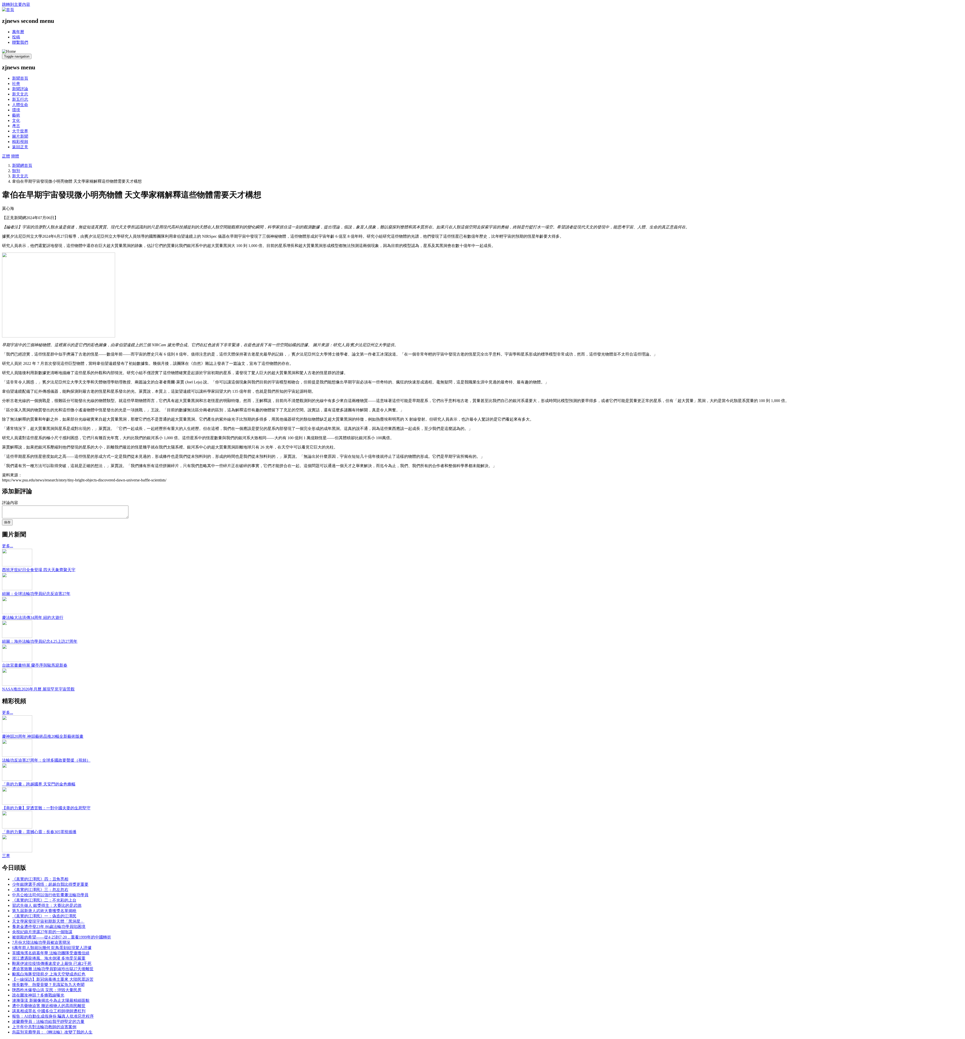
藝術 (16, 115)
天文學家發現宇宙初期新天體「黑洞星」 (48, 921)
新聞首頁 (20, 78)
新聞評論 (20, 89)
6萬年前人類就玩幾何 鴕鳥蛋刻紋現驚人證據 (51, 948)
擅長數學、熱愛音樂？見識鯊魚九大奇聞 (48, 984)
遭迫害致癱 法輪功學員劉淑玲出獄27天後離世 (52, 969)
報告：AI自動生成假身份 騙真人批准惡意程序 (53, 1016)
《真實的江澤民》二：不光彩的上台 (44, 900)
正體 (6, 156)
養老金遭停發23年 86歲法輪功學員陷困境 (48, 926)
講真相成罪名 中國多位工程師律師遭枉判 (48, 1011)
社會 (16, 83)
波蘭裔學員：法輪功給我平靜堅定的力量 (48, 1021)
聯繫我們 (20, 42)
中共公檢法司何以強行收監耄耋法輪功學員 (50, 895)
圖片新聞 (20, 136)
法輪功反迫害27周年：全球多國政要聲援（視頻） (46, 760)
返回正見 (20, 147)
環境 (16, 110)
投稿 (16, 37)
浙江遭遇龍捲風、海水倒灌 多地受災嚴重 (48, 958)
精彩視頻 (20, 141)
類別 (16, 171)
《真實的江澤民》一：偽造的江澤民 (44, 916)
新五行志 (20, 99)
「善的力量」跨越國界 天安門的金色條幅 (38, 784)
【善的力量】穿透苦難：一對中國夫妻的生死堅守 (46, 808)
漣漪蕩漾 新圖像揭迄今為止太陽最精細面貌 (50, 1000)
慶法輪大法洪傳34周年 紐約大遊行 (32, 617)
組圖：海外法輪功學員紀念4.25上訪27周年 (39, 641)
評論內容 (10, 503)
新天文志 (20, 94)
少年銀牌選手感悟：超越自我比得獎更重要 (50, 884)
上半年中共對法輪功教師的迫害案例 (44, 1027)
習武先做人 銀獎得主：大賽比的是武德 (46, 905)
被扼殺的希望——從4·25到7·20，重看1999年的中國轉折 (61, 937)
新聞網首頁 (22, 165)
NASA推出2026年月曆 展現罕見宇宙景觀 (38, 689)
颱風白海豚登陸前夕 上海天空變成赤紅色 (48, 974)
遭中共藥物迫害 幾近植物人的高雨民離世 (48, 1006)
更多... (7, 546)
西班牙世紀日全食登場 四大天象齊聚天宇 (38, 570)
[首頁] (8, 10)
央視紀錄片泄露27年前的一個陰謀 (42, 932)
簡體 (15, 156)
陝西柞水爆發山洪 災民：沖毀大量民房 (46, 990)
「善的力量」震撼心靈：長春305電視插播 (39, 832)
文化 (16, 120)
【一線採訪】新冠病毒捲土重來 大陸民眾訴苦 (52, 979)
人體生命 (20, 105)
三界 (6, 856)
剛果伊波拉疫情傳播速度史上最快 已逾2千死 (51, 963)
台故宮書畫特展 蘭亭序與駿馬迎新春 (34, 665)
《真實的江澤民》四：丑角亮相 (40, 879)
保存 (7, 522)
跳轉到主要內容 (16, 4)
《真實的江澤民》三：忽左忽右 (40, 889)
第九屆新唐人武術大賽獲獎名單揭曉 (44, 911)
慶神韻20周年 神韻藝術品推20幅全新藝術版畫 (42, 736)
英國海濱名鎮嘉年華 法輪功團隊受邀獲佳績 (50, 953)
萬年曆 (18, 32)
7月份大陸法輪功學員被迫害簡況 (41, 942)
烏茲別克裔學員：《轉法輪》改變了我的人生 (52, 1032)
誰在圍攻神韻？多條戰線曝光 (38, 995)
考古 (16, 126)
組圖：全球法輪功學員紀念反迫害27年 (36, 593)
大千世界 (20, 131)
